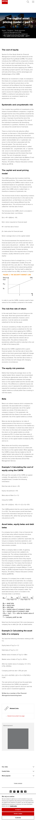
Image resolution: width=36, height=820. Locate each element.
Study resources (20, 30)
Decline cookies (18, 813)
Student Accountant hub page (16, 716)
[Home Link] (18, 783)
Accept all (18, 809)
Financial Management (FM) (12, 32)
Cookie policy (13, 806)
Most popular (6, 776)
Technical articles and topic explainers (15, 34)
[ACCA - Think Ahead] (5, 3)
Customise (18, 817)
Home (4, 30)
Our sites (5, 767)
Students (10, 30)
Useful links (6, 771)
